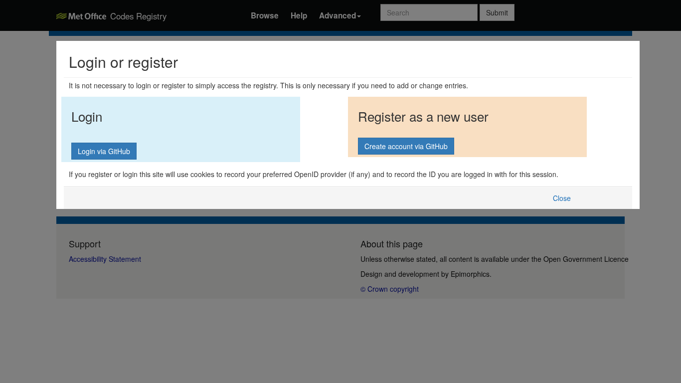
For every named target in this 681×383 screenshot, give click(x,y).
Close (562, 198)
